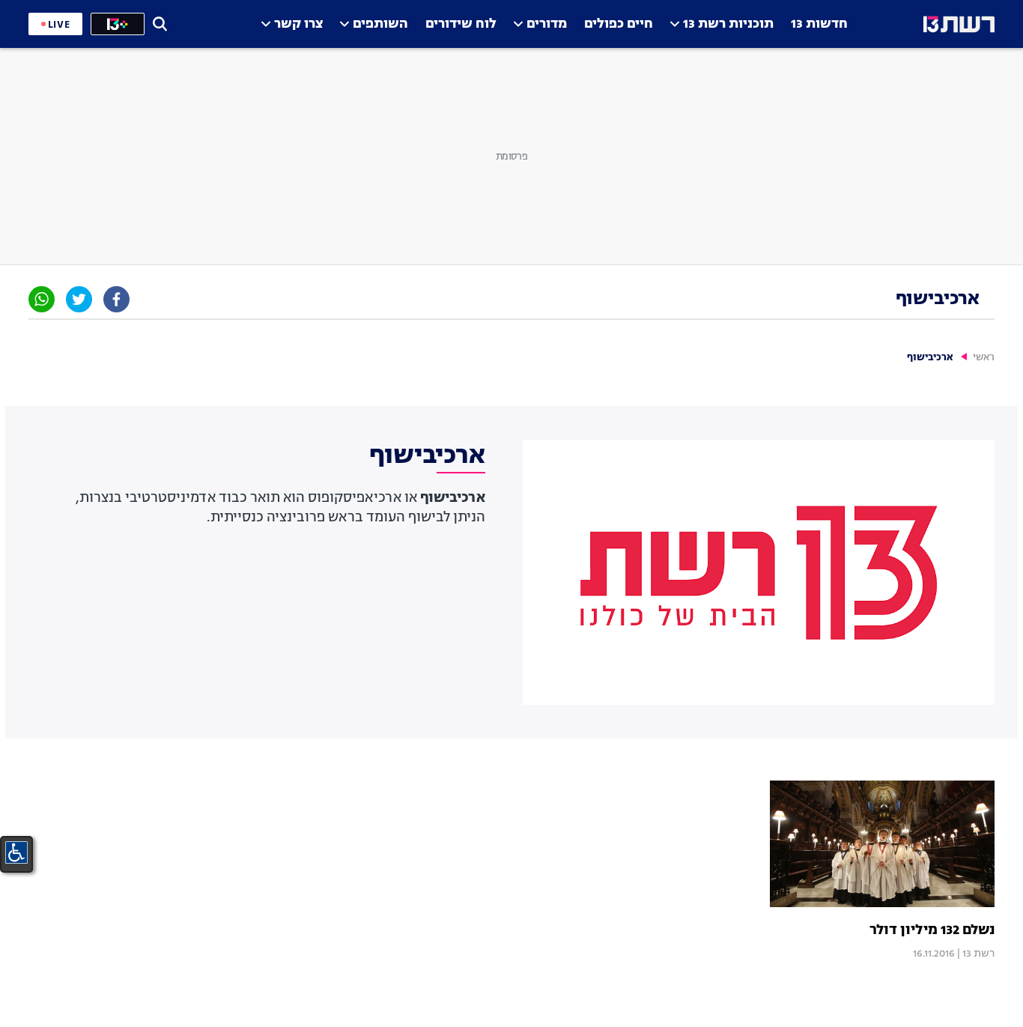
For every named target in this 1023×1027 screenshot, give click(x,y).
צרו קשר (298, 24)
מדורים (546, 24)
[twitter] (79, 299)
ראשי (984, 357)
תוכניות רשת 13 (728, 24)
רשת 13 (978, 953)
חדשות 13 (819, 24)
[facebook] (116, 299)
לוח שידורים (461, 24)
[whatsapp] (41, 299)
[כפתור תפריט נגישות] (16, 852)
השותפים (380, 24)
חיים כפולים (618, 24)
